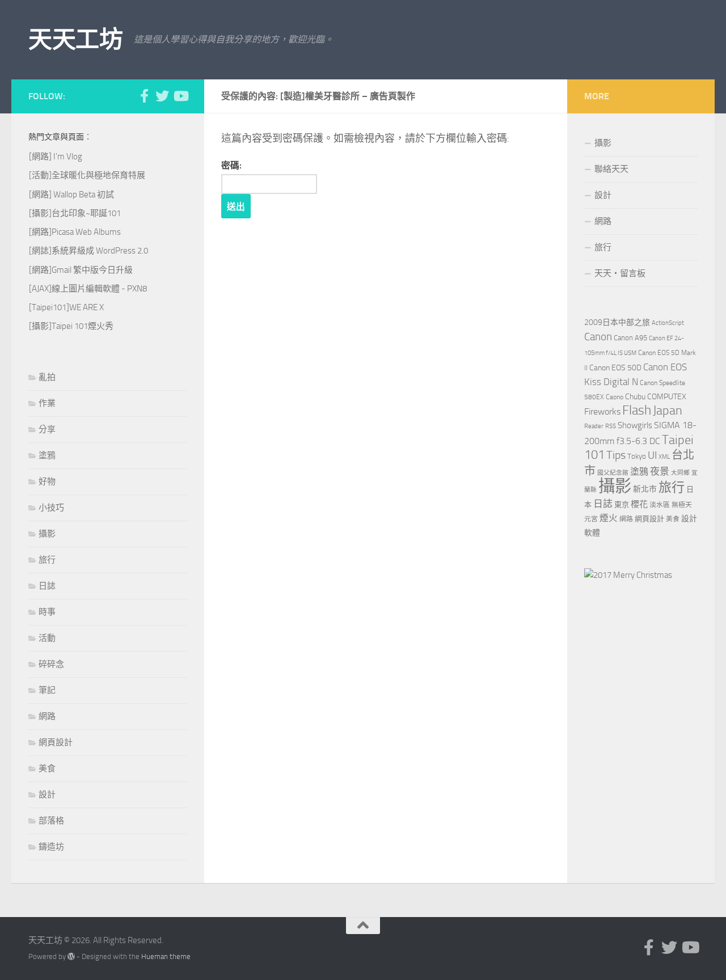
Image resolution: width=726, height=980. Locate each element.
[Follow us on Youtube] (180, 96)
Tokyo (636, 456)
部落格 (51, 821)
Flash (636, 410)
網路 (47, 716)
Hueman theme (166, 956)
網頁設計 (56, 742)
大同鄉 (680, 472)
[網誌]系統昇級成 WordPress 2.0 (88, 251)
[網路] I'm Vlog (55, 156)
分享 (47, 429)
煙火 (609, 518)
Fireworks (602, 412)
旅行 (47, 560)
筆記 (47, 690)
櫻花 (639, 504)
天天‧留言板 (619, 273)
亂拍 (47, 377)
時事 (47, 612)
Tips (616, 455)
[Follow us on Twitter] (162, 96)
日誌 (47, 586)
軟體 (592, 533)
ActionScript (668, 323)
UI (652, 455)
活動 (47, 638)
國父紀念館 (612, 472)
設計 (47, 794)
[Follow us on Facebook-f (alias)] (144, 96)
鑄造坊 (51, 847)
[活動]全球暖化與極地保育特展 (87, 175)
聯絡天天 (611, 169)
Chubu (635, 397)
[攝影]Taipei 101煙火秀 (71, 326)
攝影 (47, 534)
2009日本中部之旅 (617, 322)
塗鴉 (47, 455)
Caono (614, 397)
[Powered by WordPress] (71, 956)
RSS (610, 426)
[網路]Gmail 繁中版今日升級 (81, 270)
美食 (47, 768)
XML (664, 457)
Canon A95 (630, 337)
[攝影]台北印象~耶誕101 (75, 213)
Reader (593, 426)
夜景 (659, 471)
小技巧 (51, 507)
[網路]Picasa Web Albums (75, 232)
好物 (47, 481)
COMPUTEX (666, 397)
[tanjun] (628, 575)
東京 (621, 504)
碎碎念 (51, 664)
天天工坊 (75, 40)
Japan (667, 410)
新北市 (645, 489)
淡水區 (659, 505)
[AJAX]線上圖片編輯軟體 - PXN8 (88, 289)
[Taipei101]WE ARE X (66, 307)
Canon (598, 336)
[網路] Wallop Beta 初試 (71, 194)
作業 (47, 403)
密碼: (231, 165)
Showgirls (635, 425)
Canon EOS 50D (615, 368)
